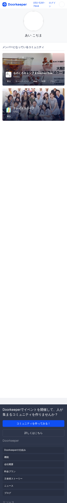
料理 (44, 81)
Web (35, 81)
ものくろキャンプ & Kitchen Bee (32, 73)
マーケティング (22, 81)
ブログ (53, 81)
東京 (9, 81)
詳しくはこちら (33, 432)
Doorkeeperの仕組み (15, 449)
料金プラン (10, 471)
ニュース (8, 485)
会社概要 (8, 464)
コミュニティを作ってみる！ (33, 423)
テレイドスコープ (23, 108)
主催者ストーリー (13, 478)
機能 (6, 457)
